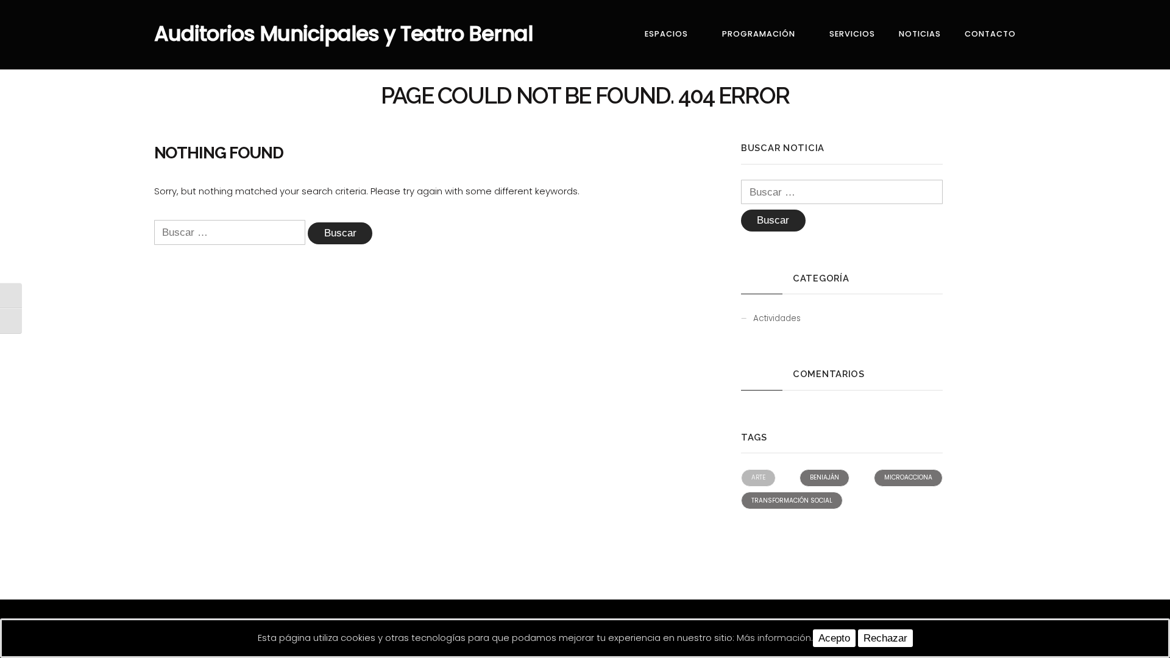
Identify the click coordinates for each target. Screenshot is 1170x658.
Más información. (775, 637)
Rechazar (885, 638)
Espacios (666, 34)
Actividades (777, 318)
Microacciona (908, 477)
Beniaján (824, 477)
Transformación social (791, 500)
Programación (758, 34)
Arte (758, 477)
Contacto (990, 34)
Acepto (834, 638)
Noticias (920, 34)
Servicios (852, 34)
